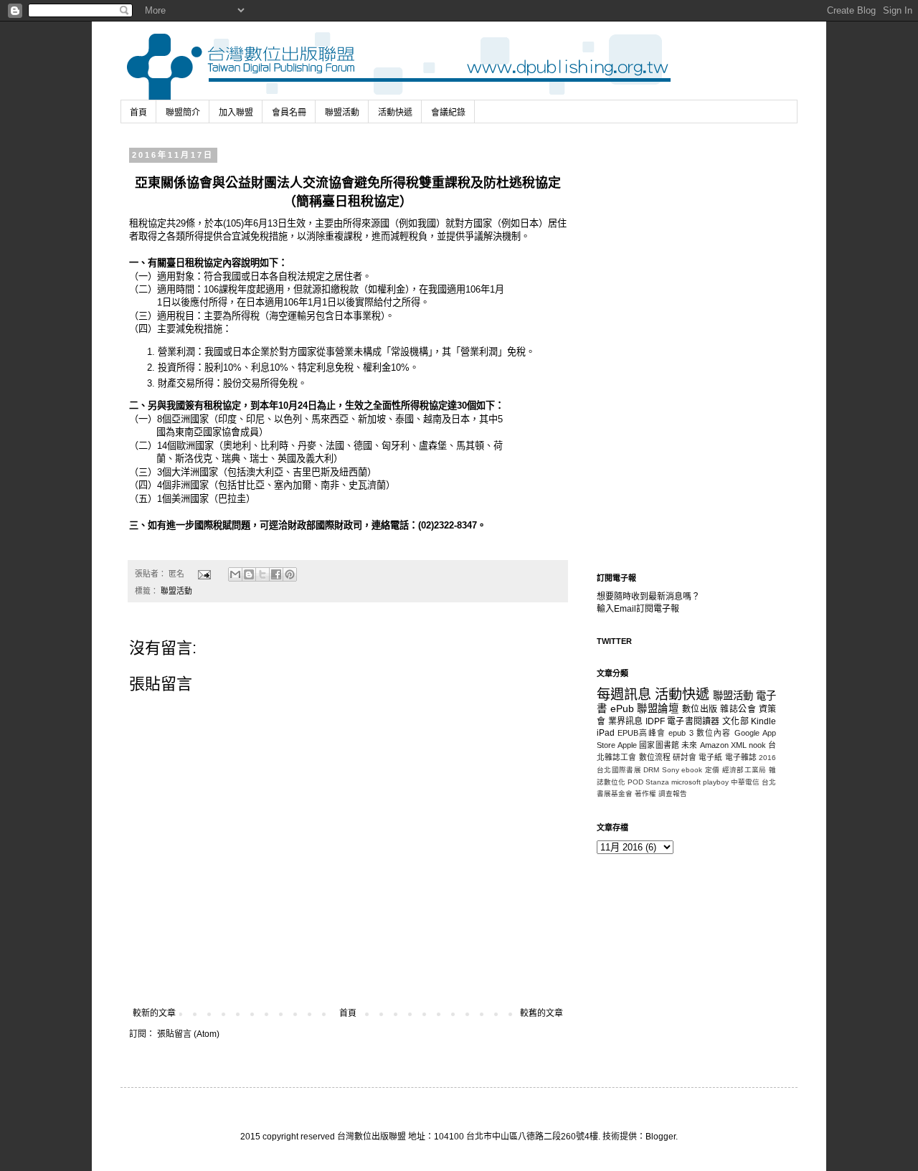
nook (757, 745)
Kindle (763, 721)
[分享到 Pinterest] (290, 574)
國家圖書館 (659, 745)
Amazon (714, 745)
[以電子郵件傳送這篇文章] (235, 574)
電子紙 (710, 757)
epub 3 (680, 733)
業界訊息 (625, 721)
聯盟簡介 (183, 113)
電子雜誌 (741, 757)
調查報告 (672, 793)
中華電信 (745, 782)
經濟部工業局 (744, 770)
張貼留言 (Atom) (188, 1034)
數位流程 (655, 757)
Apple (627, 745)
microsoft (686, 782)
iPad (606, 733)
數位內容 (714, 733)
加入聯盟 (236, 113)
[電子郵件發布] (203, 573)
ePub (622, 708)
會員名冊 (289, 113)
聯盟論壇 (657, 708)
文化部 (735, 721)
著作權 (645, 793)
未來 (689, 745)
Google (747, 733)
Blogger (660, 1137)
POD (635, 782)
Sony (670, 770)
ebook (691, 770)
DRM (651, 770)
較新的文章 (154, 1013)
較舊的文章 (541, 1013)
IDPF (655, 721)
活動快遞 (395, 113)
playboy (716, 782)
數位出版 (700, 709)
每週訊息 (624, 694)
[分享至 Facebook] (276, 574)
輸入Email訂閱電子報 (638, 609)
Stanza (657, 782)
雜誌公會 (738, 709)
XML (739, 745)
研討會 (684, 757)
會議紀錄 (448, 113)
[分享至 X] (262, 574)
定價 (712, 770)
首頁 (138, 113)
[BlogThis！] (249, 574)
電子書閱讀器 (693, 721)
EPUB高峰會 (641, 733)
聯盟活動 (342, 113)
